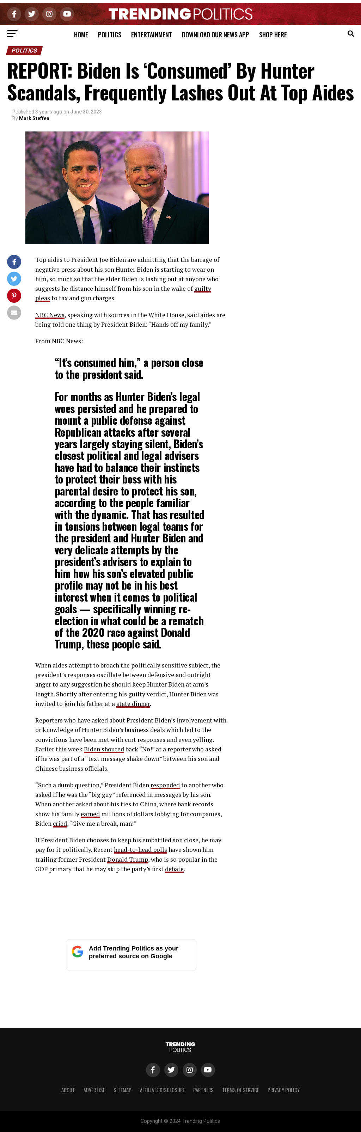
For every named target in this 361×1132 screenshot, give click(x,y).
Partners (203, 1090)
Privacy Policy (284, 1090)
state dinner (133, 704)
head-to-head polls (140, 849)
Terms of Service (240, 1090)
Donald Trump (127, 859)
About (68, 1090)
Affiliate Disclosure (162, 1090)
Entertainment (151, 34)
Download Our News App (215, 34)
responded (165, 785)
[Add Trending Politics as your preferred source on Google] (131, 969)
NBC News (50, 315)
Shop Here (273, 34)
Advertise (94, 1090)
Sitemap (122, 1090)
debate (174, 869)
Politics (109, 34)
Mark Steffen (34, 118)
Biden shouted (104, 749)
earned (90, 814)
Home (81, 34)
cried (60, 823)
